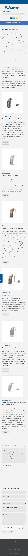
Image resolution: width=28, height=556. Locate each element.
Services (21, 541)
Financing (19, 1)
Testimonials (5, 545)
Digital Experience (9, 3)
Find (22, 14)
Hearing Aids (15, 541)
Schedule (23, 85)
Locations (21, 545)
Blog (17, 545)
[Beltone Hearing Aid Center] (11, 7)
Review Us (13, 1)
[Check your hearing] (14, 18)
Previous (24, 446)
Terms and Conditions (13, 553)
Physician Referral (19, 3)
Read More (5, 142)
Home (4, 541)
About (9, 541)
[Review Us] (17, 18)
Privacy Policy (17, 549)
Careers (7, 1)
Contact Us (9, 549)
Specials (12, 545)
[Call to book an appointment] (11, 18)
